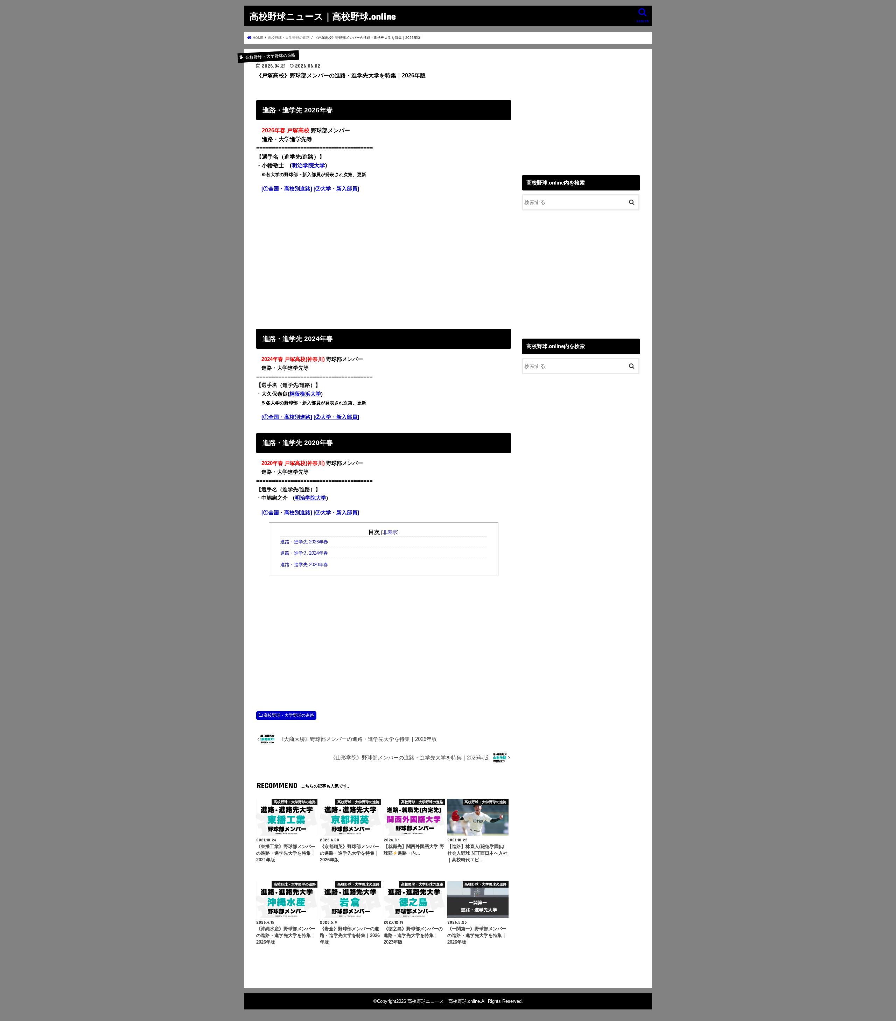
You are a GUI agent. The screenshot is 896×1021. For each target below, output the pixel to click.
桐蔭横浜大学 (305, 394)
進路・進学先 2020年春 (304, 564)
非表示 (390, 532)
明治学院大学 (308, 165)
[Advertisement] (383, 259)
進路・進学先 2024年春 (304, 553)
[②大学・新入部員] (336, 189)
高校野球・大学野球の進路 (289, 715)
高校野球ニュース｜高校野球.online (323, 16)
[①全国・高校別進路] (286, 189)
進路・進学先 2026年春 (304, 542)
